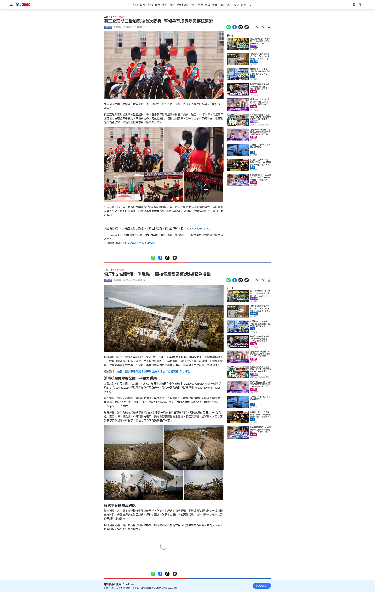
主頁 (106, 17)
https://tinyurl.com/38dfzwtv (139, 243)
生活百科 (254, 46)
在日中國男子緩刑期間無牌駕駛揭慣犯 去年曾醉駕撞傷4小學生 (154, 371)
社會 (252, 76)
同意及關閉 (261, 586)
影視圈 (253, 92)
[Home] (23, 4)
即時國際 (121, 17)
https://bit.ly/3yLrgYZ (198, 228)
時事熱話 (254, 61)
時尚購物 (254, 122)
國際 (112, 17)
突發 (252, 167)
